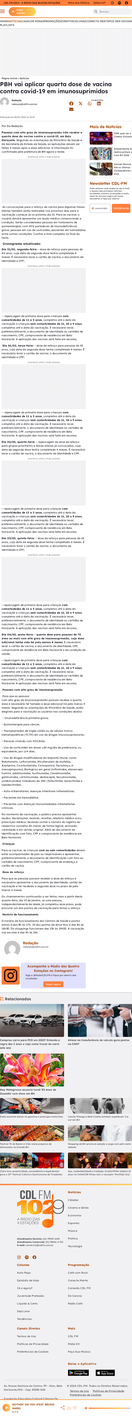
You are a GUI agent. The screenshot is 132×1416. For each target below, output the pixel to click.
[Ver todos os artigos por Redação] (4, 102)
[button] (71, 103)
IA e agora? (25, 1288)
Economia (74, 1215)
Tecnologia (75, 1246)
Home (4, 21)
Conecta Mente (97, 21)
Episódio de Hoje (28, 1280)
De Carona (75, 1295)
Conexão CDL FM (79, 1288)
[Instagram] (112, 2)
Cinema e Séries (78, 1207)
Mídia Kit (99, 3)
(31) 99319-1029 (51, 1238)
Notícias (14, 21)
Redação (17, 100)
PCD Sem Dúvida (120, 21)
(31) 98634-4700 (54, 1242)
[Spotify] (119, 2)
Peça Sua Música (79, 1351)
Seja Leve (23, 1311)
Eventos (67, 21)
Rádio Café (75, 1303)
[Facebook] (126, 2)
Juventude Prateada (30, 1295)
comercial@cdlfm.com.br (39, 1245)
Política (73, 1238)
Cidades (73, 1200)
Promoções (52, 21)
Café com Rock (78, 1272)
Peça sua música (79, 3)
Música (72, 1230)
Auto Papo (24, 1272)
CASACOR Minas (33, 21)
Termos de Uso (26, 1336)
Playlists (7, 25)
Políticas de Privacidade (32, 1344)
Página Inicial (9, 78)
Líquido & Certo (27, 1303)
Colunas (79, 21)
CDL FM (73, 1336)
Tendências (24, 1318)
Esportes (73, 1223)
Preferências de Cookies (33, 1351)
